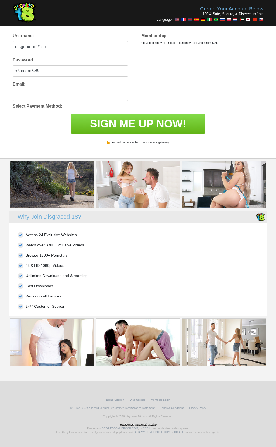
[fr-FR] (183, 19)
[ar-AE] (242, 19)
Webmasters (137, 399)
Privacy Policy (197, 407)
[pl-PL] (229, 19)
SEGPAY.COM (111, 428)
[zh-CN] (255, 19)
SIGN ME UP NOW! (138, 124)
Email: (19, 84)
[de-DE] (203, 19)
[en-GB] (190, 19)
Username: (24, 35)
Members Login (160, 399)
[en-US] (177, 19)
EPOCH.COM (129, 428)
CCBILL (148, 428)
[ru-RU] (222, 19)
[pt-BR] (216, 19)
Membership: (154, 35)
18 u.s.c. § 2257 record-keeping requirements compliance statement (112, 407)
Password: (23, 60)
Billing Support (115, 399)
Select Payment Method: (37, 106)
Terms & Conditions (172, 407)
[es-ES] (196, 19)
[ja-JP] (248, 19)
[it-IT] (209, 19)
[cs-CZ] (261, 19)
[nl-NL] (235, 19)
